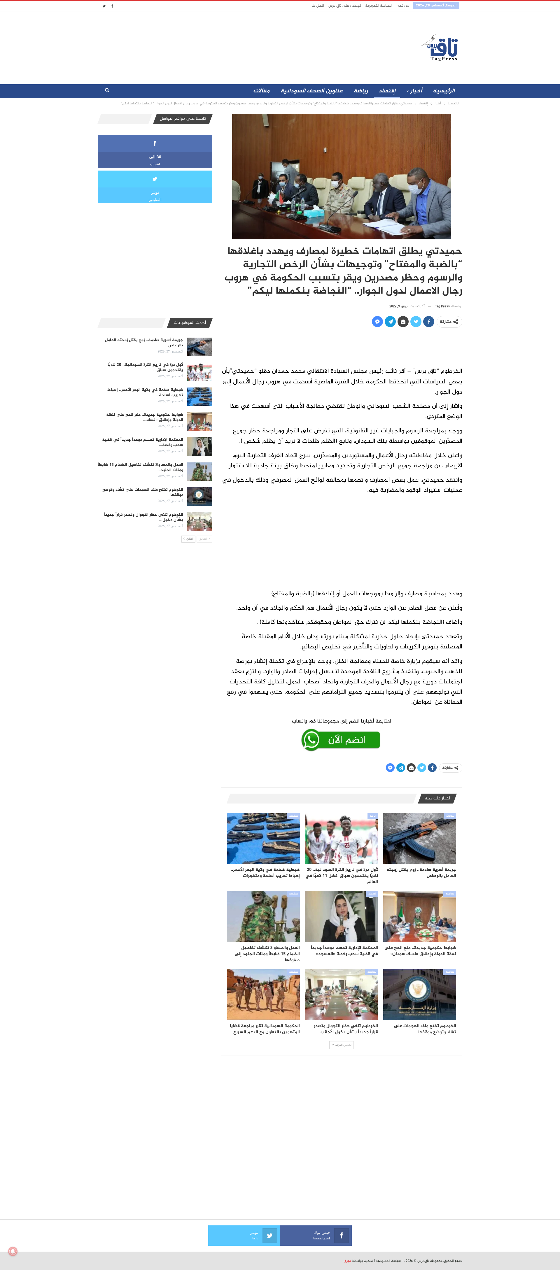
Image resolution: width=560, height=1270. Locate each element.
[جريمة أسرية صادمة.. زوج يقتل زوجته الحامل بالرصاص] (419, 838)
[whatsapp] (341, 734)
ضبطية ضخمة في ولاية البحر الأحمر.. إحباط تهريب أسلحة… (145, 393)
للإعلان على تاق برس (344, 6)
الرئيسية (444, 91)
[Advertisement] (228, 46)
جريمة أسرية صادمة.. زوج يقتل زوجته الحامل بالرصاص (144, 343)
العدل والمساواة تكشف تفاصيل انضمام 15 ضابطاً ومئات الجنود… (140, 467)
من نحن (403, 6)
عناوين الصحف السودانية (311, 91)
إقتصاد (387, 91)
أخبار (416, 91)
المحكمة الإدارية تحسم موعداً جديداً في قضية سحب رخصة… (142, 442)
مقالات (261, 91)
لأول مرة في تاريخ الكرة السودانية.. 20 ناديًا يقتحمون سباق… (145, 367)
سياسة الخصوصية (388, 1261)
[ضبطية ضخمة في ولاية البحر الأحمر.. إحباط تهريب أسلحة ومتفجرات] (263, 838)
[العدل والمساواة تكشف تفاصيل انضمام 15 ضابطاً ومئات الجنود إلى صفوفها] (263, 916)
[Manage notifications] (13, 1251)
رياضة (361, 91)
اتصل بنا (318, 6)
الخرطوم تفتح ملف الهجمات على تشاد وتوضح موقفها (142, 492)
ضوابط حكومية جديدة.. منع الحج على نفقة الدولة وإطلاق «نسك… (144, 417)
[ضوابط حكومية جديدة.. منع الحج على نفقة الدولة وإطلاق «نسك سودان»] (419, 916)
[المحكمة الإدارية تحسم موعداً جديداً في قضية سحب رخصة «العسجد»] (341, 916)
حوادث (450, 816)
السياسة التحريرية (378, 6)
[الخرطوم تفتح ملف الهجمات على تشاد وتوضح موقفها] (419, 994)
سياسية (293, 816)
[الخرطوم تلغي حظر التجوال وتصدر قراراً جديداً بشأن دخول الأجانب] (341, 994)
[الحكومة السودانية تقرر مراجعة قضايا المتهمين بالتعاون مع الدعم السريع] (263, 994)
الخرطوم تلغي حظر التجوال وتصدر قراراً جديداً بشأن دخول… (143, 517)
